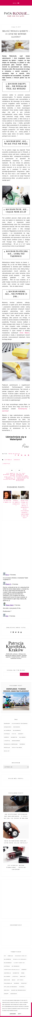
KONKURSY (7, 723)
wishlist (7, 750)
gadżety (20, 733)
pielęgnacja (8, 983)
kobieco (17, 459)
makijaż (22, 976)
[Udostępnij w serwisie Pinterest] (28, 455)
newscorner (16, 740)
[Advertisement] (16, 899)
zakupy (6, 993)
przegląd (7, 747)
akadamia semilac (21, 955)
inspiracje (7, 973)
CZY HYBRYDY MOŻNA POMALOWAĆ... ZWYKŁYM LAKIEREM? (16, 867)
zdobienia (13, 993)
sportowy (5, 411)
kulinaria (22, 737)
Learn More (13, 1013)
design (14, 733)
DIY (5, 955)
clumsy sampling (19, 962)
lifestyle (6, 463)
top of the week (17, 747)
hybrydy (6, 737)
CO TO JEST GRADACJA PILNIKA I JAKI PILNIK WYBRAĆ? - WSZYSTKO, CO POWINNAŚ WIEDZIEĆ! (22, 477)
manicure (7, 979)
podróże (22, 744)
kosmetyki (14, 737)
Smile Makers (25, 333)
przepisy (24, 983)
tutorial (22, 986)
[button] (16, 3)
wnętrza (6, 990)
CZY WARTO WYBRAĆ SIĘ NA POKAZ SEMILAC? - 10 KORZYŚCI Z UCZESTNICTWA (9, 476)
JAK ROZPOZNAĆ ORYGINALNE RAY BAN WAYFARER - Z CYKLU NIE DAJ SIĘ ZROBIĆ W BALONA (16, 816)
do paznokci (16, 966)
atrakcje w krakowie (19, 959)
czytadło (8, 459)
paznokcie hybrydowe (11, 744)
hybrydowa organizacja (12, 969)
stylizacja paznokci (10, 986)
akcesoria (16, 726)
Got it (19, 1013)
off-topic (20, 979)
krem (22, 973)
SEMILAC (10, 955)
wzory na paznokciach (18, 990)
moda (13, 979)
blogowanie (17, 730)
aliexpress (7, 730)
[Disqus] (16, 547)
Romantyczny (22, 408)
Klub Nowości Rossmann (19, 723)
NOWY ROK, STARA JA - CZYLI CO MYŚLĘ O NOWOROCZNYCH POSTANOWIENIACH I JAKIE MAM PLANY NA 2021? (25, 509)
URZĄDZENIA (7, 726)
